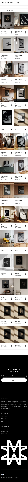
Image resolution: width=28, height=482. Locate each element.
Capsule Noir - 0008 (7, 121)
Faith (7, 290)
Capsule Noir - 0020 (7, 266)
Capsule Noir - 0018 (7, 242)
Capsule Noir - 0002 (7, 48)
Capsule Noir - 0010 (7, 145)
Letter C (7, 338)
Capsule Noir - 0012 (7, 169)
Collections (9, 7)
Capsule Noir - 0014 (7, 194)
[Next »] (17, 352)
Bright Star (7, 24)
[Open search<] (18, 3)
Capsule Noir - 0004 (7, 73)
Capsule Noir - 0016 (7, 218)
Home (2, 7)
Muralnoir (12, 477)
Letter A (7, 314)
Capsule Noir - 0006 (7, 97)
